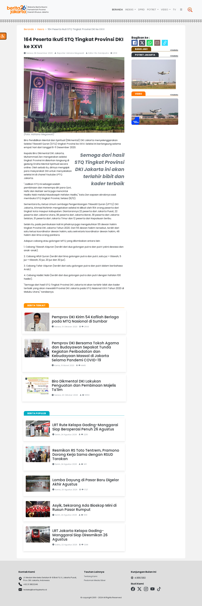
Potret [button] (152, 9)
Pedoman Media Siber (95, 580)
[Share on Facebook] (134, 43)
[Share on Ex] (142, 43)
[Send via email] (157, 43)
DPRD (141, 9)
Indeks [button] (129, 9)
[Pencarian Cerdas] (190, 9)
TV (174, 9)
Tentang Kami (90, 576)
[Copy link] (165, 43)
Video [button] (165, 9)
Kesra (40, 29)
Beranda (117, 9)
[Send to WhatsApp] (150, 43)
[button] (181, 9)
